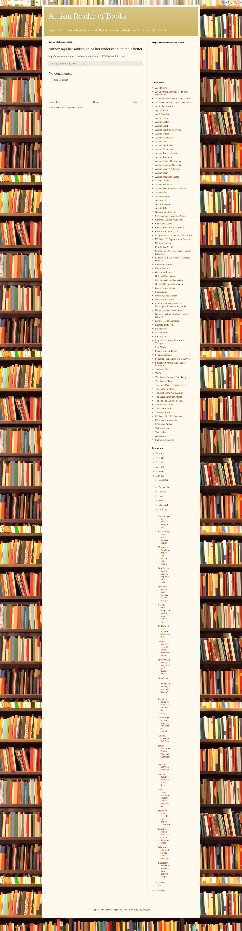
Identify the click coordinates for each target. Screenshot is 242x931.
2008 (158, 890)
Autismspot (160, 200)
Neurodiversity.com (164, 324)
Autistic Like (161, 207)
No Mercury (161, 328)
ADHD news (161, 87)
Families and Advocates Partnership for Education (173, 252)
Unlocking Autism (163, 424)
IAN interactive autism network (170, 280)
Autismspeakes (162, 196)
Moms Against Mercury (166, 295)
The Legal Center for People (168, 396)
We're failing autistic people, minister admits (164, 537)
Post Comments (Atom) (72, 107)
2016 (158, 453)
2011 (158, 466)
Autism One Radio (164, 145)
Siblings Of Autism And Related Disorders (170, 364)
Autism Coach (161, 125)
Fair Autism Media (164, 247)
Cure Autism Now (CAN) (167, 231)
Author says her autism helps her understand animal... (164, 724)
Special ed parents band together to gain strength (163, 593)
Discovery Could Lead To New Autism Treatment (164, 817)
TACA (158, 373)
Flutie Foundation (163, 264)
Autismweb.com (162, 204)
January (162, 882)
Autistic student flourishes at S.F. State (163, 779)
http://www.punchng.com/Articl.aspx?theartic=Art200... (164, 666)
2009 (158, 475)
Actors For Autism (164, 106)
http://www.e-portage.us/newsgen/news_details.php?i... (164, 686)
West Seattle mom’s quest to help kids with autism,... (163, 575)
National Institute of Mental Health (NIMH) (171, 315)
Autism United (162, 180)
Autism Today (161, 172)
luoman (126, 909)
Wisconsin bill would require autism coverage (164, 852)
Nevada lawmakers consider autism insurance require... (164, 648)
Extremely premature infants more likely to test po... (164, 869)
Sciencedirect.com (163, 354)
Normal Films (161, 332)
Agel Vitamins (162, 114)
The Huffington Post (164, 388)
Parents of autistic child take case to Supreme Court (164, 835)
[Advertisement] (95, 91)
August (162, 487)
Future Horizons (162, 268)
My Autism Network (165, 299)
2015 (158, 457)
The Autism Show (163, 381)
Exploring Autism (163, 243)
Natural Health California (167, 320)
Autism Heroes (162, 133)
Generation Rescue (164, 272)
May (161, 500)
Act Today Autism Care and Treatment (173, 102)
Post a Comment (60, 79)
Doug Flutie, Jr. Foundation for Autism (173, 235)
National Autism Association (168, 310)
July (161, 491)
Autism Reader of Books (87, 15)
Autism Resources (163, 157)
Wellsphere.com (162, 427)
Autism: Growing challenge (163, 766)
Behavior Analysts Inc (165, 211)
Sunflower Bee (162, 369)
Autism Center (162, 121)
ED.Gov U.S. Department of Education (173, 239)
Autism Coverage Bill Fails (163, 738)
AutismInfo (160, 192)
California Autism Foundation (169, 219)
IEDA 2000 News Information (169, 283)
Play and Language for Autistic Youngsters (169, 342)
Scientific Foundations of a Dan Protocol (174, 358)
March (162, 504)
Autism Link (161, 141)
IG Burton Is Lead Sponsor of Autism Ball (164, 631)
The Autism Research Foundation (170, 377)
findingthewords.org (164, 439)
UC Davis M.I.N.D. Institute (168, 416)
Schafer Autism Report (166, 350)
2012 (158, 462)
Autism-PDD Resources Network (170, 188)
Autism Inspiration (164, 137)
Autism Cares (161, 118)
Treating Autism (162, 412)
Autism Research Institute (167, 153)
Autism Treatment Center (167, 176)
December (163, 479)
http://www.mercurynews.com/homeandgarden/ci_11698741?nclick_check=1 (89, 56)
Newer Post (54, 101)
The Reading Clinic (164, 404)
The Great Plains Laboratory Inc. (170, 384)
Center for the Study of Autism (169, 227)
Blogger (146, 909)
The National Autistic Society (169, 400)
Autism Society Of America (168, 160)
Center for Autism (163, 223)
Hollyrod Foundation (165, 276)
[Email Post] (84, 63)
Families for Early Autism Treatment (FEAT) (172, 259)
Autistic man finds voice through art (164, 521)
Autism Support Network (167, 168)
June (161, 495)
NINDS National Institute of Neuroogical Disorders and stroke (170, 305)
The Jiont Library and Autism (169, 392)
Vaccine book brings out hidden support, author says (164, 613)
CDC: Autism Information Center (170, 215)
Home (96, 101)
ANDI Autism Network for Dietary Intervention (171, 93)
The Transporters (163, 408)
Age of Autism (162, 110)
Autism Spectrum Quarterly (168, 164)
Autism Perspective (164, 149)
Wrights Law (161, 431)
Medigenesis (161, 291)
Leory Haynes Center (165, 287)
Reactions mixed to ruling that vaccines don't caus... (164, 706)
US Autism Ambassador (166, 420)
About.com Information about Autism (172, 98)
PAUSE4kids (161, 336)
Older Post (137, 101)
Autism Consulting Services (168, 129)
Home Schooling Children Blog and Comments (164, 752)
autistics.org (160, 435)
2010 (158, 471)
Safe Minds (160, 347)
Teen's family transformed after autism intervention (163, 798)
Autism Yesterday (163, 184)
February (163, 509)
